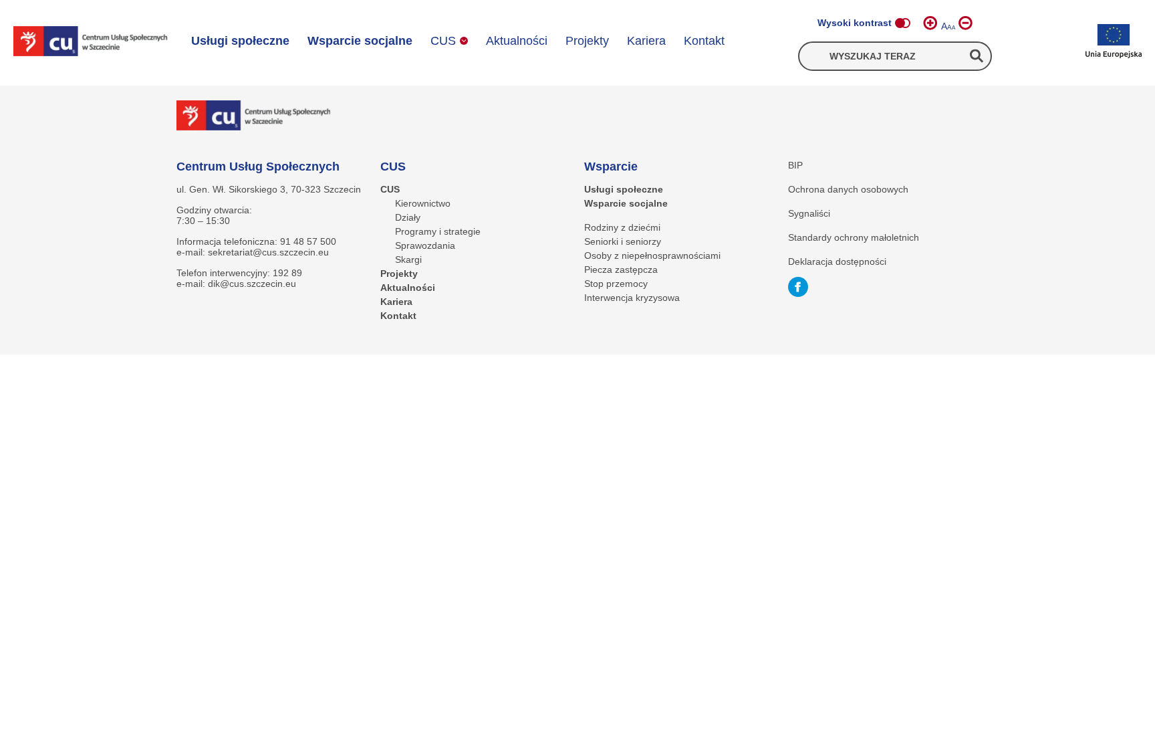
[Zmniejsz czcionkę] (965, 23)
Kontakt (704, 40)
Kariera (646, 40)
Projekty (587, 40)
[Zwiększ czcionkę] (930, 23)
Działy (407, 217)
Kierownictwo (423, 203)
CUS (443, 40)
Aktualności (516, 40)
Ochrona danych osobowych (848, 189)
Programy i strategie (438, 231)
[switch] (902, 23)
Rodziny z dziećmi (622, 227)
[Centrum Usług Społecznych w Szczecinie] (90, 42)
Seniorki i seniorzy (622, 241)
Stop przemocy (616, 283)
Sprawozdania (425, 245)
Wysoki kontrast (854, 22)
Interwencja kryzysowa (632, 297)
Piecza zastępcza (621, 269)
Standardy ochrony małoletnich (853, 237)
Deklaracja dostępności (837, 261)
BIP (795, 165)
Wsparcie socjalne (359, 40)
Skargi (408, 259)
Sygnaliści (809, 213)
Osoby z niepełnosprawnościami (652, 255)
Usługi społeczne (240, 40)
